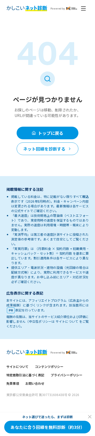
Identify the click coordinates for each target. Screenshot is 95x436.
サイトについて (17, 366)
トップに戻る (50, 133)
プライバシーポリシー (66, 375)
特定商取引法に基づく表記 (25, 375)
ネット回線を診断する (44, 149)
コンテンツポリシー (49, 366)
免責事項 (12, 383)
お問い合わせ (34, 383)
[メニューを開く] (83, 8)
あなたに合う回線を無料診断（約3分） (48, 427)
